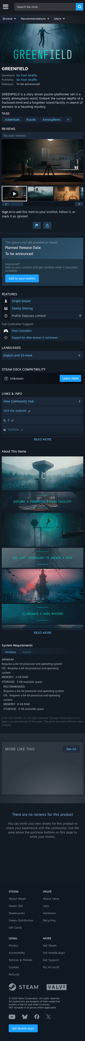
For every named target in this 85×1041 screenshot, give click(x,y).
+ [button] (68, 119)
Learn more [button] (70, 378)
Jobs (46, 906)
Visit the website (15, 410)
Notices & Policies (20, 960)
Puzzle (31, 119)
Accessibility (17, 952)
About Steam (17, 898)
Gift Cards (15, 927)
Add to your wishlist (22, 278)
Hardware (49, 913)
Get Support (51, 960)
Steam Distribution (21, 920)
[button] (10, 19)
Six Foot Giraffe (26, 75)
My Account (51, 967)
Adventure (12, 119)
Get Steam (50, 945)
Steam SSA (16, 906)
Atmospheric (51, 119)
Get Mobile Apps (23, 1028)
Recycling (49, 920)
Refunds (14, 974)
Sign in (7, 212)
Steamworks (17, 913)
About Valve (51, 898)
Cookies (14, 967)
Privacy (13, 945)
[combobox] (45, 6)
